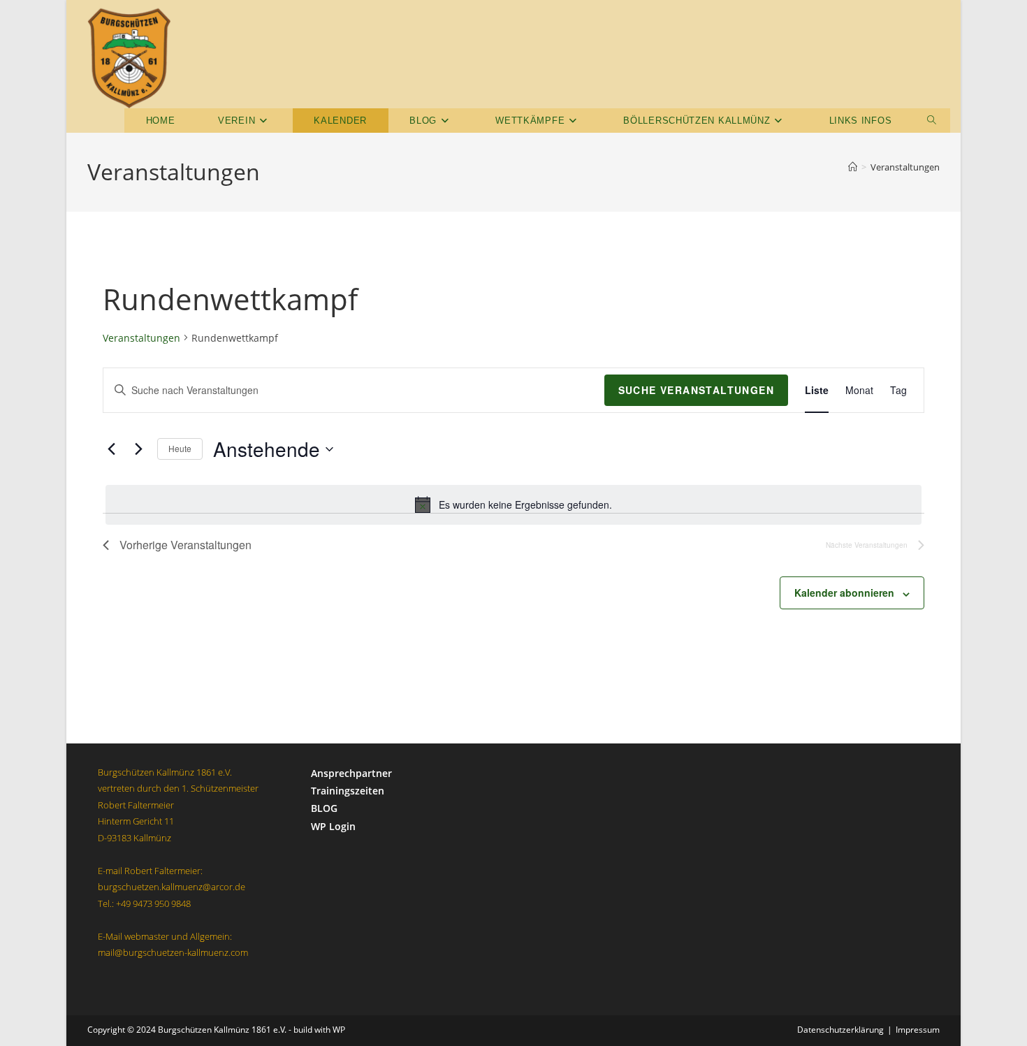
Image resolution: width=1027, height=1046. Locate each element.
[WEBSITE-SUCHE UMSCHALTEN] (931, 120)
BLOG (324, 808)
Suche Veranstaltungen (696, 390)
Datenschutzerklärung (840, 1030)
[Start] (852, 167)
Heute (179, 448)
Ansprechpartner (351, 773)
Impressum (918, 1030)
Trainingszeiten (347, 790)
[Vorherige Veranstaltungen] (111, 449)
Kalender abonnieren (844, 593)
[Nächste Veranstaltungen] (138, 449)
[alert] (513, 504)
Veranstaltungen (905, 167)
